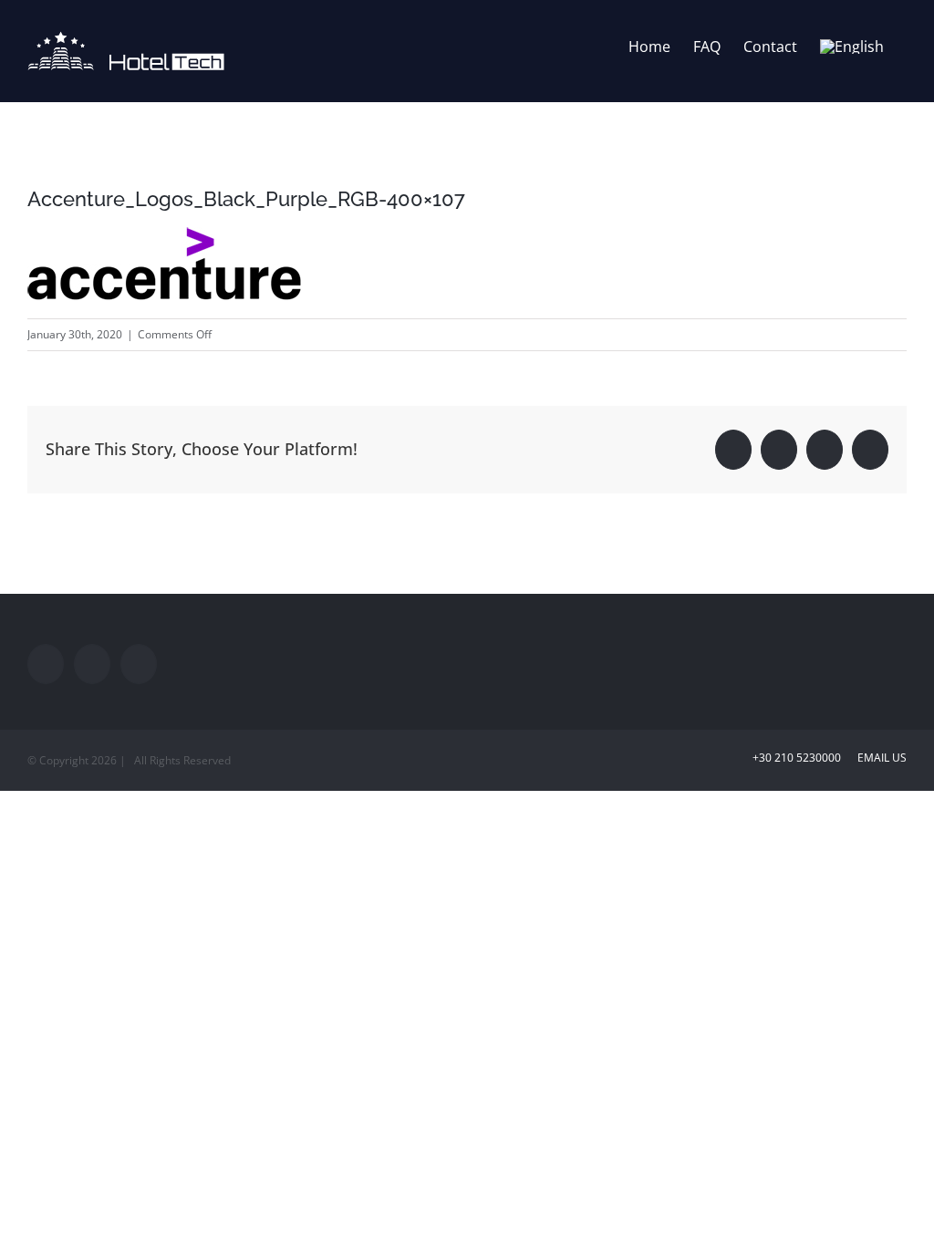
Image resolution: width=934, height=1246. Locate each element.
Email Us (879, 757)
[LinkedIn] (138, 664)
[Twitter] (92, 664)
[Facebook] (45, 664)
